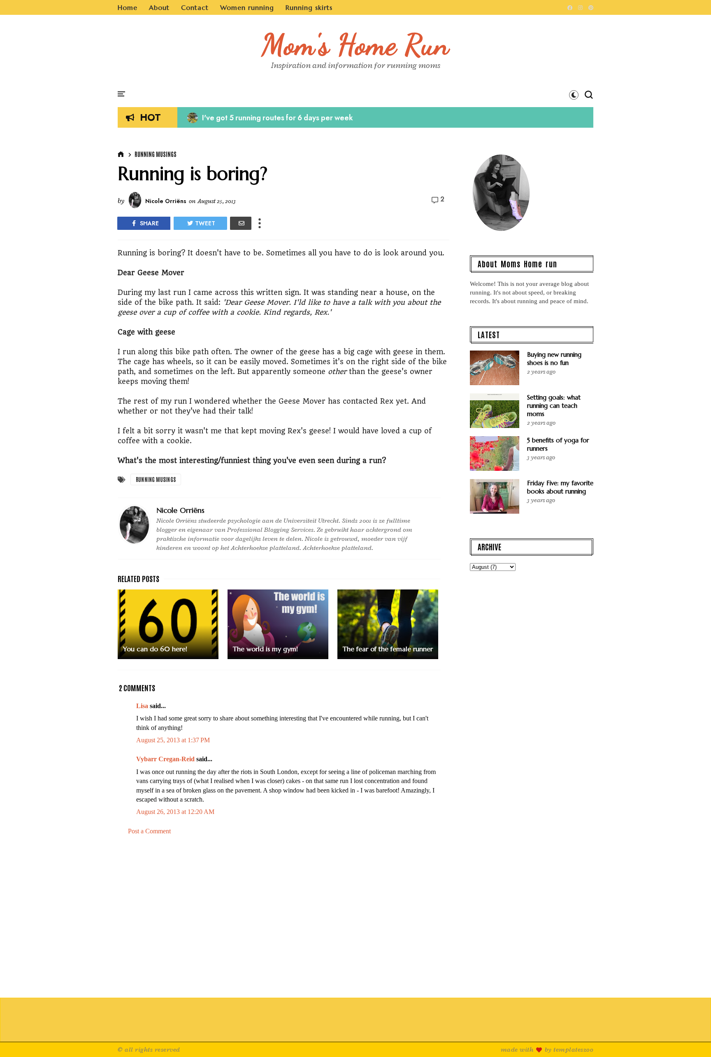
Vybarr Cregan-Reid (165, 758)
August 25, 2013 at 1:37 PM (173, 740)
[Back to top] (691, 1037)
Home (127, 7)
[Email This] (240, 223)
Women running (247, 7)
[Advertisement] (283, 912)
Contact (195, 7)
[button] (574, 94)
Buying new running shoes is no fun (554, 359)
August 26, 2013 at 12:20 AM (175, 811)
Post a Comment (149, 831)
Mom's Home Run (355, 44)
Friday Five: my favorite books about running (560, 487)
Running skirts (309, 7)
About (159, 7)
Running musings (156, 154)
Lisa (142, 705)
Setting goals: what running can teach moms (554, 405)
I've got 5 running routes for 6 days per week (270, 117)
